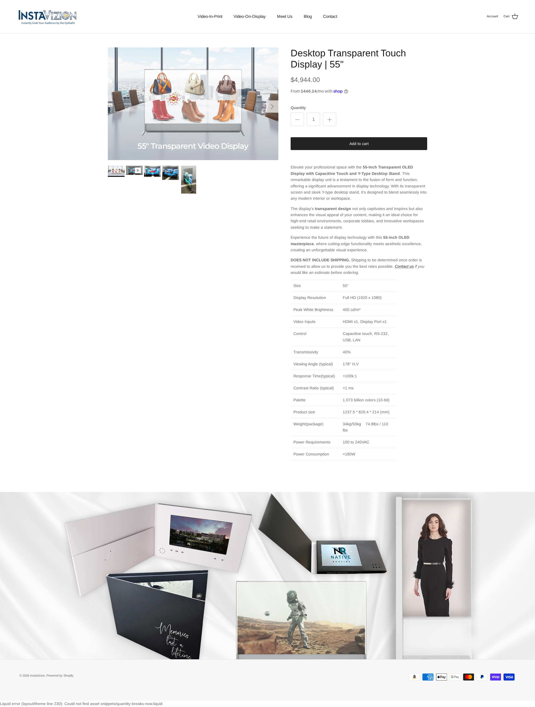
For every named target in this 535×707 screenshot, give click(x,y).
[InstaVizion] (47, 17)
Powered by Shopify (60, 675)
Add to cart (359, 143)
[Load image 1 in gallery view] (193, 103)
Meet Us (285, 16)
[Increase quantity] (329, 119)
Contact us (404, 266)
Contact (330, 16)
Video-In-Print (210, 16)
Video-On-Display (250, 16)
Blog (308, 16)
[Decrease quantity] (297, 119)
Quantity (298, 107)
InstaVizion (37, 675)
